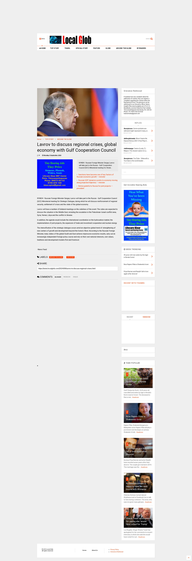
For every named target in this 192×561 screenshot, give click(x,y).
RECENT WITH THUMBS (134, 283)
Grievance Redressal (116, 552)
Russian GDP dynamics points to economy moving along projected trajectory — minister (97, 181)
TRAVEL (67, 48)
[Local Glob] (72, 44)
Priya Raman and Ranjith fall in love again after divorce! (137, 451)
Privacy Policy (114, 549)
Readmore (135, 397)
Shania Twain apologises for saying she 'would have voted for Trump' (138, 521)
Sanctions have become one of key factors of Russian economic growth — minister (95, 176)
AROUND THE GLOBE (123, 48)
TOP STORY (54, 48)
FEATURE (96, 48)
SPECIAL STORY (82, 48)
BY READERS (141, 48)
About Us (95, 550)
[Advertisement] (96, 17)
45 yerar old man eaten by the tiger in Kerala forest (137, 381)
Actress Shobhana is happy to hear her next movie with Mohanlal (137, 486)
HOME (43, 48)
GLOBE (108, 48)
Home (39, 139)
